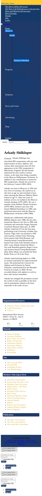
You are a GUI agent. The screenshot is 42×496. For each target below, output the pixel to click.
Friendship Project (14, 367)
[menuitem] (16, 7)
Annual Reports (13, 400)
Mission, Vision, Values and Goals (20, 306)
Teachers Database (14, 336)
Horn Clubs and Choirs (16, 339)
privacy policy (30, 440)
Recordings (11, 352)
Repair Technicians (14, 341)
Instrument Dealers (14, 343)
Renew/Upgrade (13, 409)
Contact (10, 310)
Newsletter (17, 424)
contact (9, 440)
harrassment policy (23, 442)
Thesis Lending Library (16, 398)
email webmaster (18, 440)
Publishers (11, 350)
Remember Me (8, 459)
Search (4, 142)
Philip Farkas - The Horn (17, 387)
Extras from (17, 382)
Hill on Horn (12, 389)
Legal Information (14, 308)
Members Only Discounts (17, 384)
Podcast (16, 422)
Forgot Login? (10, 466)
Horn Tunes (11, 393)
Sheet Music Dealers (15, 348)
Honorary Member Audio (17, 396)
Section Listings (13, 334)
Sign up (8, 468)
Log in (3, 461)
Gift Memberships (14, 369)
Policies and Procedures (16, 405)
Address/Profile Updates (16, 407)
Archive (16, 380)
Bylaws (10, 402)
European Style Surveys (16, 391)
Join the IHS (12, 365)
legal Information (10, 442)
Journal (16, 420)
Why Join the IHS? (14, 363)
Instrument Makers (14, 345)
